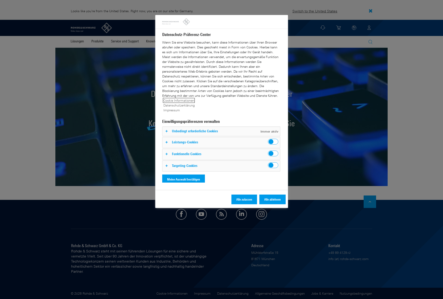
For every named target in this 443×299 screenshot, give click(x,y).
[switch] (273, 142)
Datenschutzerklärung (179, 105)
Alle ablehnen (272, 199)
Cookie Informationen (178, 100)
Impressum (171, 110)
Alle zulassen (244, 199)
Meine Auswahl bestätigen (183, 179)
